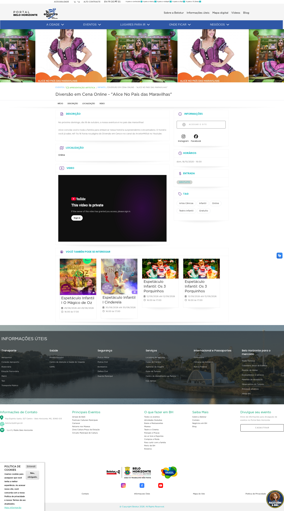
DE (112, 2)
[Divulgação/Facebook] (142, 56)
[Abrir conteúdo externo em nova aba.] (183, 137)
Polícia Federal (200, 367)
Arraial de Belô (78, 417)
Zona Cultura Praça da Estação (86, 430)
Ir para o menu (149, 1)
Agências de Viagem (155, 367)
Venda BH (246, 394)
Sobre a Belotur (174, 13)
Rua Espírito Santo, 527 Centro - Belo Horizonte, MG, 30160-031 (33, 419)
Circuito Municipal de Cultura (85, 433)
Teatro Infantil (186, 211)
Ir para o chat (178, 1)
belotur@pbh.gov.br (14, 423)
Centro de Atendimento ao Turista (161, 376)
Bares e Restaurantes (153, 423)
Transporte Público (9, 385)
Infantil (102, 87)
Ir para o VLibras (193, 1)
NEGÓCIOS (217, 24)
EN (105, 2)
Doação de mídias (250, 370)
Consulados (199, 357)
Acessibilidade (61, 2)
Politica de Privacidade (256, 494)
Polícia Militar (103, 357)
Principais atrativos (250, 389)
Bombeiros (102, 367)
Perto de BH (149, 446)
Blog (246, 13)
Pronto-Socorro (57, 357)
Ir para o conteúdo (134, 1)
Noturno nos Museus (81, 426)
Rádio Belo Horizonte (23, 430)
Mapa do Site (199, 494)
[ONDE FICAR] (189, 25)
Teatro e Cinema (151, 430)
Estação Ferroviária (10, 371)
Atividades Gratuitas (153, 420)
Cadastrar (262, 428)
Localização (88, 103)
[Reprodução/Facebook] (71, 56)
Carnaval (76, 423)
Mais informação (12, 508)
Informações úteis (198, 13)
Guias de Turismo (153, 371)
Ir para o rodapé (163, 1)
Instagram (183, 141)
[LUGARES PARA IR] (148, 25)
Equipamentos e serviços (253, 375)
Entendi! (31, 467)
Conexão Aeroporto (10, 362)
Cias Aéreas (151, 381)
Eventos (59, 87)
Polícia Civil (103, 362)
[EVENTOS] (99, 25)
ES (119, 2)
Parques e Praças (151, 433)
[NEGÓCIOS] (227, 25)
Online (215, 203)
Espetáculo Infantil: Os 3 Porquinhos (155, 286)
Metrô (4, 376)
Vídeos (235, 13)
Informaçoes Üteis (142, 494)
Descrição (73, 103)
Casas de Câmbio (153, 362)
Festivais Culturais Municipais (85, 420)
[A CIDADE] (62, 25)
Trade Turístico (248, 361)
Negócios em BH (199, 423)
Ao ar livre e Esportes (153, 436)
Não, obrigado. (32, 475)
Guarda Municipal (105, 376)
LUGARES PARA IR (132, 24)
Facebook (196, 141)
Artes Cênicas (186, 203)
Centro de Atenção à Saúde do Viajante (67, 362)
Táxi (3, 381)
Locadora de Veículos (155, 357)
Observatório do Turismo (253, 384)
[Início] (35, 9)
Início (60, 103)
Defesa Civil (103, 371)
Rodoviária (6, 367)
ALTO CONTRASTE (92, 2)
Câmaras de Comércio (203, 362)
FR (109, 2)
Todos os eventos (152, 417)
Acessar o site (197, 124)
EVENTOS (90, 24)
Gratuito (203, 211)
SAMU (52, 367)
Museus (147, 426)
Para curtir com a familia (155, 442)
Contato (196, 420)
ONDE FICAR (177, 24)
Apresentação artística (82, 88)
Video (102, 103)
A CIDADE (53, 24)
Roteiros (148, 449)
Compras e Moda (151, 439)
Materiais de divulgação (252, 379)
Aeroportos (6, 357)
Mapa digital (220, 13)
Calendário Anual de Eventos (254, 366)
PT (116, 2)
